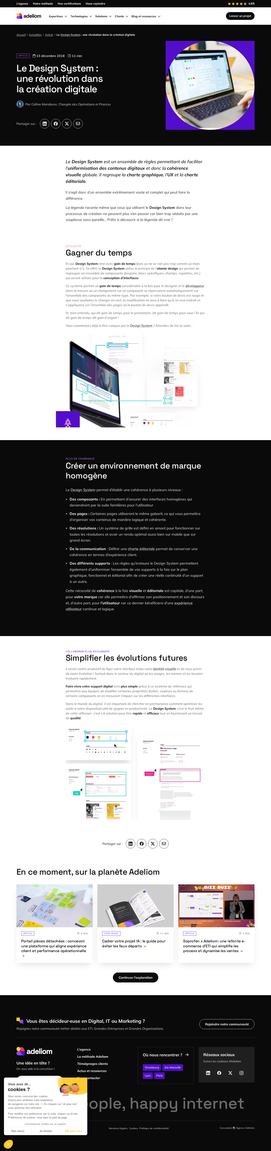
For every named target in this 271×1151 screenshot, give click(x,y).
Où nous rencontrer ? (162, 1054)
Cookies (133, 1128)
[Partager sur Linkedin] (44, 123)
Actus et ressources (92, 1071)
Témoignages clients (92, 1064)
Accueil (21, 35)
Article (49, 35)
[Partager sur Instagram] (241, 1073)
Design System (71, 35)
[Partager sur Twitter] (67, 123)
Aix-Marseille (172, 1067)
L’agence (84, 1049)
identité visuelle (164, 669)
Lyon (148, 1075)
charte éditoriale (141, 549)
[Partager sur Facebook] (56, 123)
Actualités (35, 35)
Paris (159, 1075)
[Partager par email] (78, 123)
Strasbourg (152, 1067)
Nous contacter (88, 1078)
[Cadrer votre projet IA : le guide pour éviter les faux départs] (135, 923)
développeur (194, 286)
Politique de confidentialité (154, 1128)
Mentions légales (118, 1128)
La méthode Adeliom (92, 1056)
